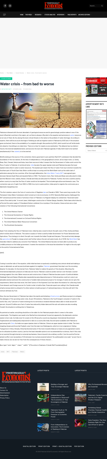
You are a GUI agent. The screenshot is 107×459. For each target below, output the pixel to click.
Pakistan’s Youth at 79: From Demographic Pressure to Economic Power (59, 413)
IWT (8, 351)
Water (22, 351)
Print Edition (44, 446)
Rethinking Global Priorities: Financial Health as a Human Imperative (97, 410)
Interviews (60, 15)
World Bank (73, 239)
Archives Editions (84, 15)
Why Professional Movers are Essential (97, 385)
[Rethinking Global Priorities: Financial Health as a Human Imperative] (80, 410)
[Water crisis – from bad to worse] (41, 110)
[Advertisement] (53, 49)
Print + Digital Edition (62, 446)
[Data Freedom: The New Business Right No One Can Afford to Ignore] (80, 423)
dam (44, 192)
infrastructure (55, 296)
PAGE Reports (72, 15)
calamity (17, 151)
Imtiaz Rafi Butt (6, 89)
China (13, 323)
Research (38, 15)
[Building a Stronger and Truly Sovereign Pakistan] (43, 387)
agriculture (6, 239)
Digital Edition (29, 446)
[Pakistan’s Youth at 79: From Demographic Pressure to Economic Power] (43, 413)
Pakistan (47, 266)
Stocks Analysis (50, 15)
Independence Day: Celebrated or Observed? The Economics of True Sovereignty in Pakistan (60, 398)
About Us (3, 388)
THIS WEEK (28, 15)
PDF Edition (79, 446)
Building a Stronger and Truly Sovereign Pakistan (60, 385)
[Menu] (4, 14)
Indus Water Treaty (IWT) (55, 173)
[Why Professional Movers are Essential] (80, 387)
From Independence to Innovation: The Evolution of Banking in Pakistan (60, 427)
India (32, 165)
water (72, 135)
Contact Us (4, 390)
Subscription (4, 395)
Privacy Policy (5, 398)
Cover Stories (6, 78)
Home (21, 15)
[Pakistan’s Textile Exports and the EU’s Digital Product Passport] (80, 398)
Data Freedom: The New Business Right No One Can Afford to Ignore (97, 422)
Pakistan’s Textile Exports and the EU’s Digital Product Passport (97, 397)
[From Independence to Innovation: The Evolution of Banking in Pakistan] (43, 427)
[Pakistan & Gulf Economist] (53, 6)
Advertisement (5, 393)
